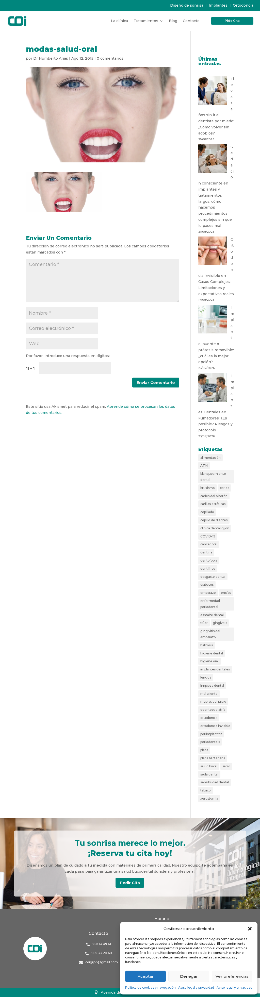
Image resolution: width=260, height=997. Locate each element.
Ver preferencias (232, 976)
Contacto (191, 21)
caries (224, 488)
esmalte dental (212, 615)
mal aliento (209, 694)
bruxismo (207, 488)
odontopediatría (212, 710)
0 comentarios (110, 58)
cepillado (207, 512)
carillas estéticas (212, 504)
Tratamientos (146, 21)
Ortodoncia (243, 5)
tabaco (205, 790)
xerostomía (209, 798)
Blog (173, 21)
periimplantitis (211, 734)
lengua (205, 677)
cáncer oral (208, 544)
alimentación (210, 458)
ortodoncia (208, 718)
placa (204, 750)
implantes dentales (215, 669)
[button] (249, 928)
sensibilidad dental (214, 782)
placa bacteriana (212, 758)
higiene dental (211, 653)
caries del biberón (214, 496)
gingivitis (220, 623)
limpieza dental (212, 685)
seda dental (209, 774)
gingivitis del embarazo (210, 634)
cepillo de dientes (214, 520)
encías (226, 593)
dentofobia (208, 560)
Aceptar (146, 976)
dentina (206, 552)
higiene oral (209, 661)
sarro (226, 766)
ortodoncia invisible (215, 726)
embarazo (208, 593)
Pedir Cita (130, 882)
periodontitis (210, 742)
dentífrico (207, 568)
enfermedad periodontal (210, 604)
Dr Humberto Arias (50, 58)
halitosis (206, 645)
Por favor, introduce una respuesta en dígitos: (68, 355)
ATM (204, 465)
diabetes (207, 584)
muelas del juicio (213, 701)
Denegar (189, 976)
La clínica (119, 21)
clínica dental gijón (214, 528)
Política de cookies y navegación (150, 987)
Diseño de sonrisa (186, 5)
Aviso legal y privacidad (196, 987)
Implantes (218, 5)
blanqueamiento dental (213, 477)
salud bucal (208, 766)
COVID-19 (207, 536)
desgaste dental (212, 577)
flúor (204, 623)
